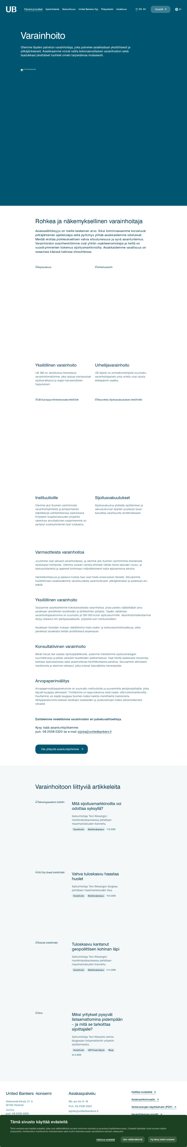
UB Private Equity (96, 1050)
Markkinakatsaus (96, 829)
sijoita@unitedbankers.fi (95, 731)
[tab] (137, 9)
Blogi (111, 1050)
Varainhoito (78, 829)
